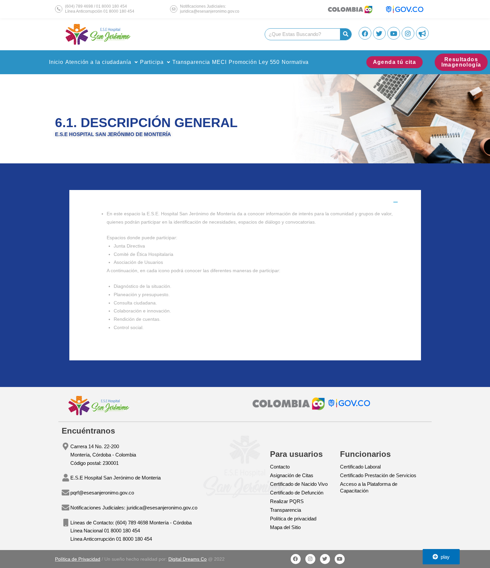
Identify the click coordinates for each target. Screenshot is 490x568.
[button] (101, 62)
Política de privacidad (293, 518)
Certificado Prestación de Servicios (378, 475)
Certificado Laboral (360, 467)
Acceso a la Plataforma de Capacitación (368, 487)
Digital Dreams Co (187, 559)
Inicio (56, 62)
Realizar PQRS (287, 501)
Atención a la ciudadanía (98, 62)
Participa (152, 62)
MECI (219, 62)
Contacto (280, 467)
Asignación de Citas (291, 475)
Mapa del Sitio (285, 527)
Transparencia (191, 62)
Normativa (295, 62)
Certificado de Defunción (296, 492)
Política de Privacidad (77, 559)
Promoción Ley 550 (254, 62)
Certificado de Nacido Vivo (299, 484)
